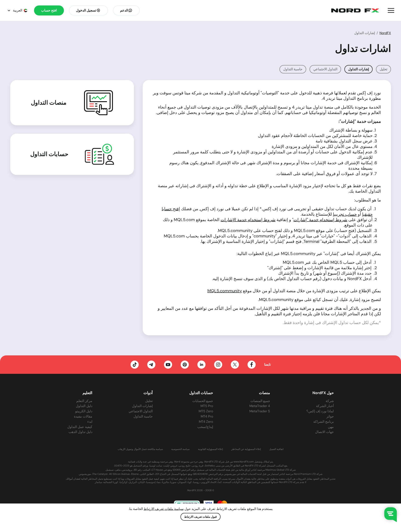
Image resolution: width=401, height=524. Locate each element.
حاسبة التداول (292, 69)
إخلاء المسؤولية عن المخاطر (246, 449)
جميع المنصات (260, 401)
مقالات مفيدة (83, 416)
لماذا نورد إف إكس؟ (320, 411)
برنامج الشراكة (323, 421)
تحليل (383, 69)
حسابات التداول (49, 154)
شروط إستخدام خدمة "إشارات (320, 219)
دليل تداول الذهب (80, 432)
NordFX (385, 33)
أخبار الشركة (325, 406)
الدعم (124, 10)
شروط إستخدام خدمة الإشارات (248, 219)
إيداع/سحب (205, 427)
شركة (330, 401)
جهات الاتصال (324, 432)
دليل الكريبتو (83, 411)
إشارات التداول (142, 406)
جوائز (330, 416)
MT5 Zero (206, 411)
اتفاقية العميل (276, 449)
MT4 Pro (207, 416)
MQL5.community (224, 290)
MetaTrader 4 (259, 406)
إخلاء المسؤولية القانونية (210, 449)
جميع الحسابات (202, 401)
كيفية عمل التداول (79, 427)
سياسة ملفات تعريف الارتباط (164, 509)
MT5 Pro (206, 406)
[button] (391, 10)
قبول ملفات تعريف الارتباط (200, 517)
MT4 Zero (206, 421)
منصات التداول (48, 102)
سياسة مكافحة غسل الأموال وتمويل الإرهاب (140, 449)
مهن (331, 427)
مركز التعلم (84, 401)
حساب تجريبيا (345, 214)
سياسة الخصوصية (180, 449)
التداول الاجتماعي (325, 69)
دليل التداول (84, 406)
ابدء (89, 421)
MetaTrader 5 (259, 411)
